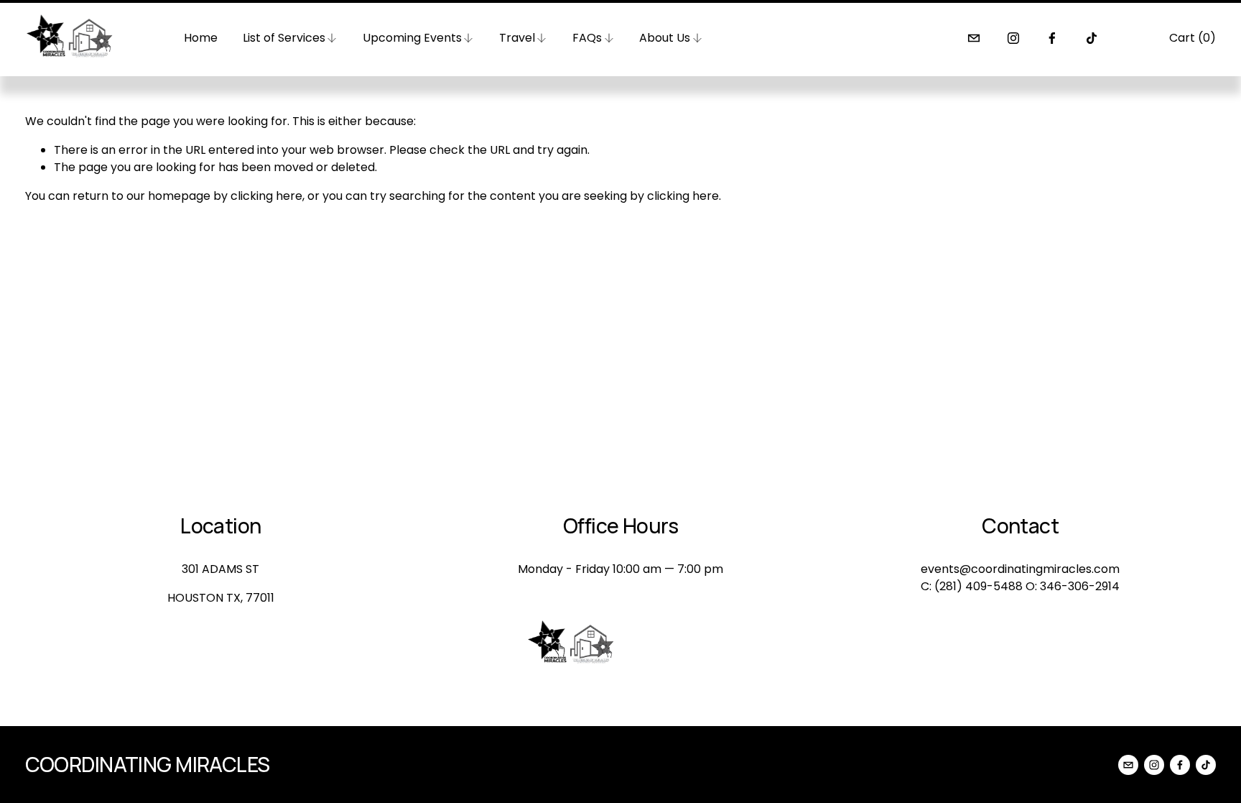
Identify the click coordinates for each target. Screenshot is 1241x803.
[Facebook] (1052, 38)
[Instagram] (1013, 38)
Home (201, 37)
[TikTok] (1091, 38)
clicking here (266, 196)
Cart (1192, 37)
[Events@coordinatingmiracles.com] (974, 38)
